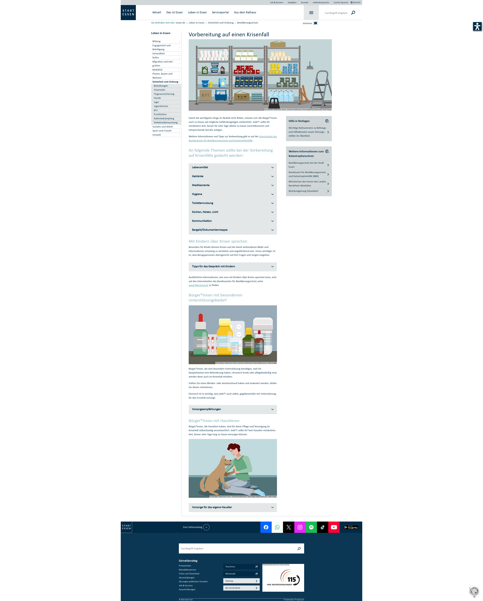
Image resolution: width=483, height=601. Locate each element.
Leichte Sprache (341, 2)
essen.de (180, 22)
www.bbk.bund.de (198, 285)
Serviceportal (220, 12)
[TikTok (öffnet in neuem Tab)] (322, 527)
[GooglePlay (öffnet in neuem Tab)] (351, 527)
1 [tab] (264, 576)
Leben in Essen (196, 22)
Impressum (300, 600)
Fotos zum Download (189, 573)
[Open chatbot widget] (474, 592)
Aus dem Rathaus (245, 12)
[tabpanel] (283, 579)
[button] (356, 2)
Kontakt (304, 2)
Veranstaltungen (187, 577)
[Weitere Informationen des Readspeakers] (315, 23)
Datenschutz (290, 600)
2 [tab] (264, 580)
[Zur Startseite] (128, 12)
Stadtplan (292, 2)
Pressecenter (185, 565)
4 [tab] (264, 588)
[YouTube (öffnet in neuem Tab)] (334, 527)
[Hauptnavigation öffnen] (311, 12)
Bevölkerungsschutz (247, 22)
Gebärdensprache (321, 2)
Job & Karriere (276, 2)
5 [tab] (264, 592)
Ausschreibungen (187, 589)
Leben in (197, 12)
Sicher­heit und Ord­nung (221, 22)
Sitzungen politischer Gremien (193, 581)
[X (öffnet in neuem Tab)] (288, 527)
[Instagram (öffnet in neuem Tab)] (300, 527)
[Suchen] (353, 12)
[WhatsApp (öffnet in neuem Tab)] (277, 527)
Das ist (174, 12)
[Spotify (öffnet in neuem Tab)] (311, 527)
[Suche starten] (299, 548)
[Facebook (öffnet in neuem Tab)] (266, 527)
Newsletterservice (187, 569)
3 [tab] (264, 584)
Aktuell (156, 12)
